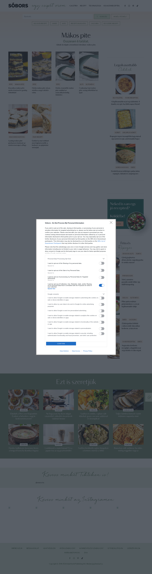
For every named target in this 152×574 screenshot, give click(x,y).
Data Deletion (64, 351)
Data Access (76, 351)
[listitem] (76, 259)
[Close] (112, 223)
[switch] (101, 263)
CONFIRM (61, 343)
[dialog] (76, 287)
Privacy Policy (87, 351)
